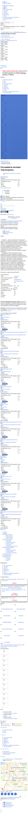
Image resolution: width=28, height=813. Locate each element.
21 (8, 409)
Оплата (5, 12)
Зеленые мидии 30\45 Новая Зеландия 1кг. (11, 514)
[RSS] (2, 794)
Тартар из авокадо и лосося (10, 713)
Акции (5, 97)
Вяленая (8, 114)
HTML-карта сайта (5, 797)
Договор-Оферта (7, 18)
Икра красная (9, 101)
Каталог (4, 529)
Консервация (8, 105)
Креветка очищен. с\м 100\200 (8, 496)
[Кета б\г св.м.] (14, 404)
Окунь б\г (3, 459)
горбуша (15, 646)
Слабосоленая (9, 117)
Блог (6, 6)
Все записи (3, 720)
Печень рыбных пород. (12, 111)
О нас (4, 16)
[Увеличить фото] (1, 315)
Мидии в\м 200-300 (5, 389)
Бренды (5, 98)
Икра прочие (9, 104)
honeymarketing (11, 798)
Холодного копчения (11, 118)
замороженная (17, 279)
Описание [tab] (6, 231)
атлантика (18, 644)
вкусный (10, 646)
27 (8, 374)
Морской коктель (5, 317)
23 (8, 445)
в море (22, 644)
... (3, 127)
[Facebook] (5, 794)
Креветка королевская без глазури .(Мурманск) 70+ (13, 334)
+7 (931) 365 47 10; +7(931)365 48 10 (12, 32)
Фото (6, 8)
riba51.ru (9, 310)
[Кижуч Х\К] (5, 597)
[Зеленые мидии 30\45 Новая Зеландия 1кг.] (14, 511)
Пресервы (8, 110)
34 (8, 356)
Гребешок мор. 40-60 (6, 371)
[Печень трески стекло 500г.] (9, 579)
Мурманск (9, 644)
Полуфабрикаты (7, 121)
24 (8, 337)
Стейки (8, 124)
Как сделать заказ (7, 9)
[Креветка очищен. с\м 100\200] (14, 494)
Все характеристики (5, 187)
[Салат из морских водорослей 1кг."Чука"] (14, 422)
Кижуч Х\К (12, 597)
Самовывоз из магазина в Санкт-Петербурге (11, 220)
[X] (7, 212)
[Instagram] (15, 794)
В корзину (3, 208)
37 (8, 392)
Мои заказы (6, 751)
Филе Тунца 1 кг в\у (5, 478)
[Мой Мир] (5, 212)
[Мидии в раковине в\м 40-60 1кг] (14, 439)
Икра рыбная (8, 100)
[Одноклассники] (3, 212)
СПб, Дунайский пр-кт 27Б (7, 37)
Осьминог (16, 276)
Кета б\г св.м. (4, 406)
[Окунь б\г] (14, 457)
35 (8, 320)
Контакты (5, 13)
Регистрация (8, 3)
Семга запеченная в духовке (10, 718)
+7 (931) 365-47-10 (5, 35)
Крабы (5, 715)
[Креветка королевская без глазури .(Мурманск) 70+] (14, 332)
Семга (14, 644)
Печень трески (9, 109)
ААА (2, 644)
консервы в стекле (10, 108)
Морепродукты (7, 119)
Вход (5, 1)
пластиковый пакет (18, 281)
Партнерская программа (9, 752)
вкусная (2, 646)
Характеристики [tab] (9, 232)
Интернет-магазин (9, 5)
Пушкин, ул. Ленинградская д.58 (9, 40)
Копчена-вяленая (9, 113)
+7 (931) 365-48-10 (5, 39)
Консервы (8, 106)
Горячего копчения (11, 115)
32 (8, 462)
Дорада (5, 644)
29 (8, 499)
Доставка (5, 10)
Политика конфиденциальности (11, 17)
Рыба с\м (8, 123)
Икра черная (9, 102)
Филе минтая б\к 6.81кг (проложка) (9, 353)
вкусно (6, 646)
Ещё (4, 19)
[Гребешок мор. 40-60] (14, 368)
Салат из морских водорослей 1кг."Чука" (11, 424)
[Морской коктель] (14, 314)
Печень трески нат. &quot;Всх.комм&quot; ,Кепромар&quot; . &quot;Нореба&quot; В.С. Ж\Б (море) (13, 590)
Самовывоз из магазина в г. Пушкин (9, 223)
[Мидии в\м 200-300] (14, 386)
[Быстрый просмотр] (2, 315)
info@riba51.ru (8, 760)
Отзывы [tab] (7, 233)
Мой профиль (6, 754)
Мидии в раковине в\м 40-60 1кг (9, 442)
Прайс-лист (6, 14)
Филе (7, 126)
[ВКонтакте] (1, 212)
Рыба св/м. (7, 122)
